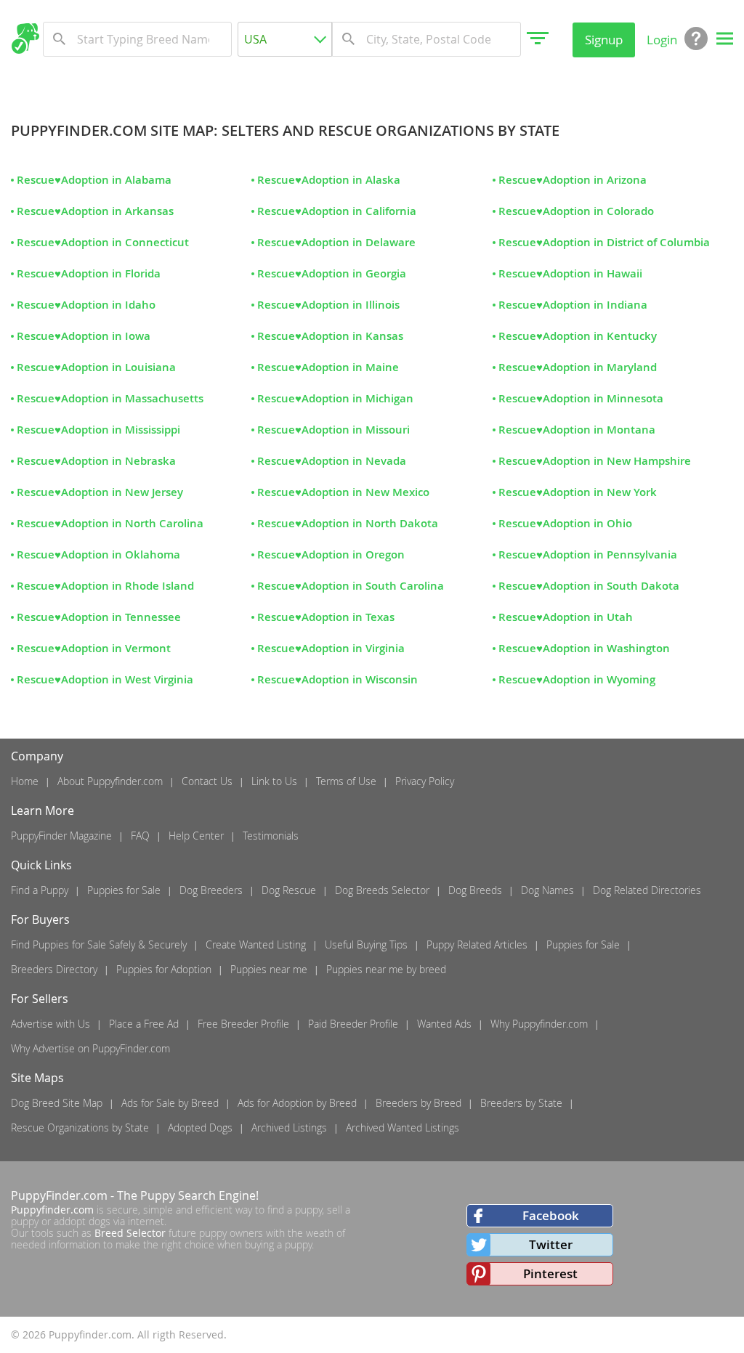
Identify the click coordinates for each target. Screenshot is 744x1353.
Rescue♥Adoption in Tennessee (99, 617)
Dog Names (547, 890)
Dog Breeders (211, 890)
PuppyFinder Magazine (61, 835)
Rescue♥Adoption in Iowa (83, 336)
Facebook (550, 1215)
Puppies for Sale (124, 890)
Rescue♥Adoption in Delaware (336, 242)
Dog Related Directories (647, 890)
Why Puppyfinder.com (539, 1024)
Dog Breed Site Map (56, 1103)
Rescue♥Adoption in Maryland (577, 367)
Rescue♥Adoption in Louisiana (96, 367)
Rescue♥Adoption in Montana (576, 429)
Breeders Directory (54, 969)
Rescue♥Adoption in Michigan (335, 398)
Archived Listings (289, 1127)
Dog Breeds (475, 890)
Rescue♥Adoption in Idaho (86, 304)
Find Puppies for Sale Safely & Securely (99, 944)
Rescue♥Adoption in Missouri (333, 429)
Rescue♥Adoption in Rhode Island (105, 585)
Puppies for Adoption (163, 969)
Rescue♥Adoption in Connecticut (103, 242)
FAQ (140, 835)
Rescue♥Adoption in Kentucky (577, 336)
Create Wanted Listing (256, 944)
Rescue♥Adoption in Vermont (94, 648)
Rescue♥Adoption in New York (577, 492)
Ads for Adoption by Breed (297, 1103)
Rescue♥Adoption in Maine (328, 367)
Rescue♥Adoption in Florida (89, 273)
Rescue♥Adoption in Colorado (576, 211)
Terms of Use (346, 781)
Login (662, 39)
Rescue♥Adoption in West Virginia (105, 679)
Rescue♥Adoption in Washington (584, 648)
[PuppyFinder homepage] (25, 38)
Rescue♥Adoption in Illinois (328, 304)
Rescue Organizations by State (80, 1127)
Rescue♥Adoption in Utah (565, 617)
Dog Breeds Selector (382, 890)
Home (25, 781)
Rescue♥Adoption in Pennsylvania (587, 554)
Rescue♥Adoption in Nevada (331, 460)
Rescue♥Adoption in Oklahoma (98, 554)
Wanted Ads (444, 1024)
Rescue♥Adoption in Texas (326, 617)
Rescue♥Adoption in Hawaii (570, 273)
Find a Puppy (39, 890)
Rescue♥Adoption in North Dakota (347, 523)
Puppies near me (268, 969)
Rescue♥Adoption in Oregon (331, 554)
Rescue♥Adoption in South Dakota (588, 585)
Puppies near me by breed (386, 969)
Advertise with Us (50, 1024)
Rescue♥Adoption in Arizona (572, 179)
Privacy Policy (424, 781)
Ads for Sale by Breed (170, 1103)
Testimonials (271, 835)
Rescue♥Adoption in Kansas (330, 336)
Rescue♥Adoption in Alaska (328, 179)
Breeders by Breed (418, 1103)
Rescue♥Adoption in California (336, 211)
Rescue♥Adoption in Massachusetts (110, 398)
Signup (604, 39)
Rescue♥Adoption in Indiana (572, 304)
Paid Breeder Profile (353, 1024)
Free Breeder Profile (243, 1024)
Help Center (196, 835)
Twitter (551, 1244)
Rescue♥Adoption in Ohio (565, 523)
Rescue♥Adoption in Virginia (331, 648)
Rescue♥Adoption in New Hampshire (594, 460)
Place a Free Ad (144, 1024)
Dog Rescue (289, 890)
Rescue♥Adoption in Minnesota (580, 398)
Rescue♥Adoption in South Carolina (350, 585)
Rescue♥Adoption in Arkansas (95, 211)
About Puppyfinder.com (110, 781)
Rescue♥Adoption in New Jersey (100, 492)
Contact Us (207, 781)
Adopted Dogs (200, 1127)
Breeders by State (521, 1103)
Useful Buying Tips (366, 944)
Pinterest (550, 1273)
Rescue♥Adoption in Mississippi (98, 429)
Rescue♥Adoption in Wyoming (576, 679)
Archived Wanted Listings (402, 1127)
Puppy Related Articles (476, 944)
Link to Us (274, 781)
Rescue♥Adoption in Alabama (94, 179)
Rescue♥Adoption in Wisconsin (337, 679)
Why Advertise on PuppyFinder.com (90, 1048)
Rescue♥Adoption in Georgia (331, 273)
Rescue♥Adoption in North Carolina (110, 523)
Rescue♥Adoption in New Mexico (343, 492)
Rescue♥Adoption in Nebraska (96, 460)
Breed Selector (130, 1233)
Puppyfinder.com (52, 1209)
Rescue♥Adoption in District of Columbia (604, 242)
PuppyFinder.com (59, 1195)
